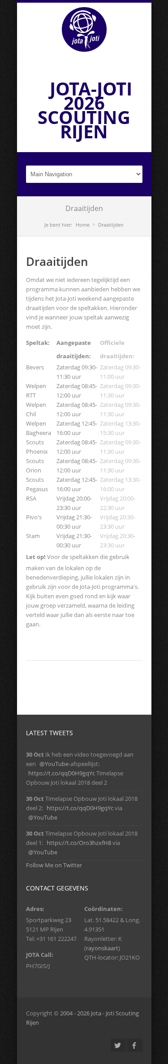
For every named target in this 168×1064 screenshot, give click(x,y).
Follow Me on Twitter (54, 865)
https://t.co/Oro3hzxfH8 (79, 843)
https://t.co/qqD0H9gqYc (61, 773)
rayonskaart (102, 948)
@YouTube (54, 764)
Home (83, 224)
